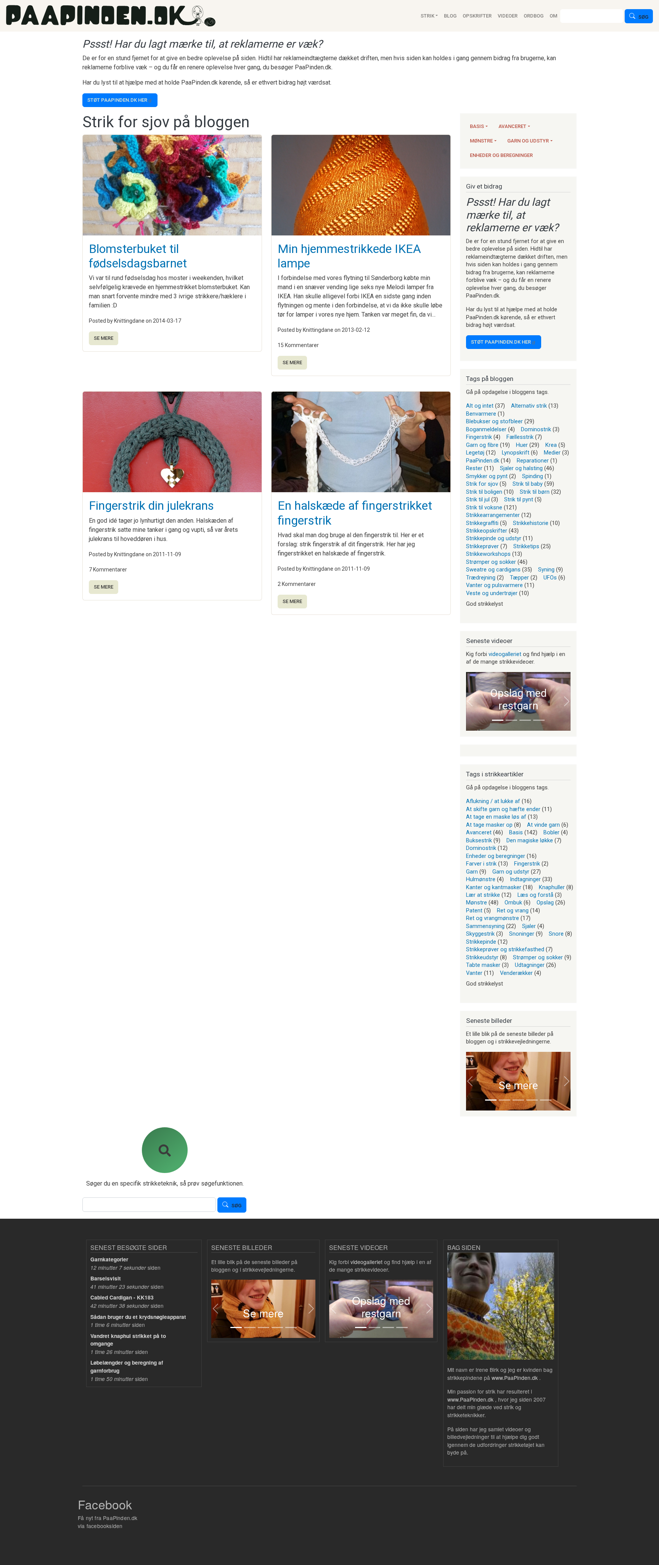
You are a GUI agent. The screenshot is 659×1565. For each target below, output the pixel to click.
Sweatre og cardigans (493, 569)
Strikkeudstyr (482, 957)
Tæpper (519, 577)
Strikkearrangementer (493, 515)
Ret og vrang (513, 910)
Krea (551, 445)
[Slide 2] (511, 720)
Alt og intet (479, 405)
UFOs (550, 577)
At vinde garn (543, 824)
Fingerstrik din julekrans (151, 505)
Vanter (474, 973)
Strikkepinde (481, 941)
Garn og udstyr (528, 141)
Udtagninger (530, 965)
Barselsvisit (105, 1278)
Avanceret (512, 126)
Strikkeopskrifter (486, 530)
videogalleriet (505, 654)
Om (553, 16)
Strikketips (526, 546)
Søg (643, 17)
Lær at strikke (483, 894)
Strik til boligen (484, 491)
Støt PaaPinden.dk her (117, 100)
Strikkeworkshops (488, 553)
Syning (546, 569)
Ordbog (533, 16)
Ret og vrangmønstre (492, 918)
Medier (552, 452)
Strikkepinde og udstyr (493, 538)
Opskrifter (477, 16)
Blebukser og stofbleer (494, 421)
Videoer (508, 16)
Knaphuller (552, 887)
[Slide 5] (545, 1100)
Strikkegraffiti (482, 523)
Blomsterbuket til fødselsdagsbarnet (138, 256)
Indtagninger (525, 879)
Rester (474, 468)
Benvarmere (481, 413)
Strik (427, 16)
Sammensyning (485, 926)
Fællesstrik (520, 437)
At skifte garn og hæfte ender (503, 809)
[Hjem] (110, 16)
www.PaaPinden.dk (515, 1377)
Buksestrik (479, 840)
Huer (522, 445)
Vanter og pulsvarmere (494, 585)
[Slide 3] (525, 720)
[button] (470, 701)
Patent (474, 910)
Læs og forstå (535, 894)
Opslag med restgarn (518, 699)
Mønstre (481, 141)
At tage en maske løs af (496, 816)
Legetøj (475, 452)
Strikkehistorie (530, 523)
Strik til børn (535, 491)
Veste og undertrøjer (492, 593)
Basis (477, 126)
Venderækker (516, 973)
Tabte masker (483, 965)
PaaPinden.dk (482, 460)
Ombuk (513, 902)
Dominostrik (536, 429)
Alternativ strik (529, 405)
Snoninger (521, 933)
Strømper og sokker (491, 561)
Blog (450, 16)
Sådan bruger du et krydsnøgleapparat (138, 1316)
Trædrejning (480, 577)
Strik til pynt (518, 499)
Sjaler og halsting (521, 468)
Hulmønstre (480, 879)
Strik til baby (528, 483)
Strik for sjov (482, 483)
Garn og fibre (482, 445)
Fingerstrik (479, 437)
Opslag (545, 902)
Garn (472, 871)
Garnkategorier (109, 1259)
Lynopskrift (515, 452)
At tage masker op (489, 824)
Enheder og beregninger (501, 155)
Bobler (551, 832)
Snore (556, 933)
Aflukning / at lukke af (493, 801)
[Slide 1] (497, 720)
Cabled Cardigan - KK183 (122, 1297)
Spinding (532, 476)
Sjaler (529, 926)
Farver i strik (481, 863)
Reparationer (533, 460)
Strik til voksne (484, 507)
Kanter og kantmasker (493, 887)
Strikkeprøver (482, 546)
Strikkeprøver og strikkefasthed (505, 949)
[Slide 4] (539, 720)
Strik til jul (478, 499)
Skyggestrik (480, 933)
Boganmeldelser (486, 429)
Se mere (103, 338)
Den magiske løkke (529, 840)
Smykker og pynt (487, 476)
